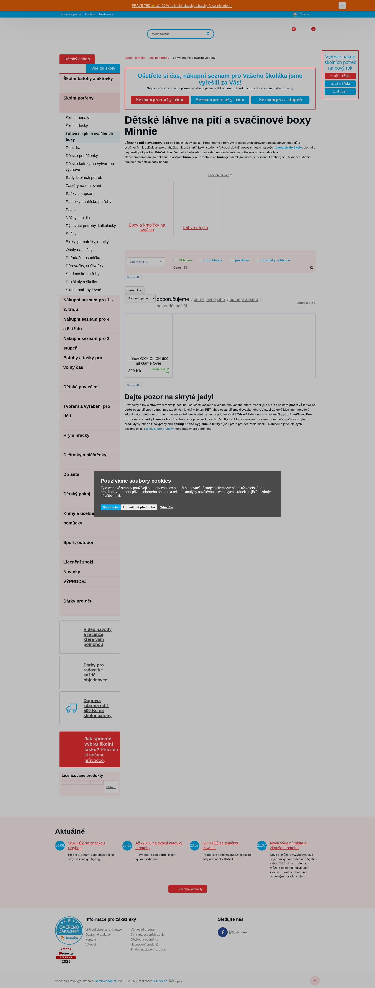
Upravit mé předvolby (139, 507)
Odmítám (166, 507)
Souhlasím (110, 507)
